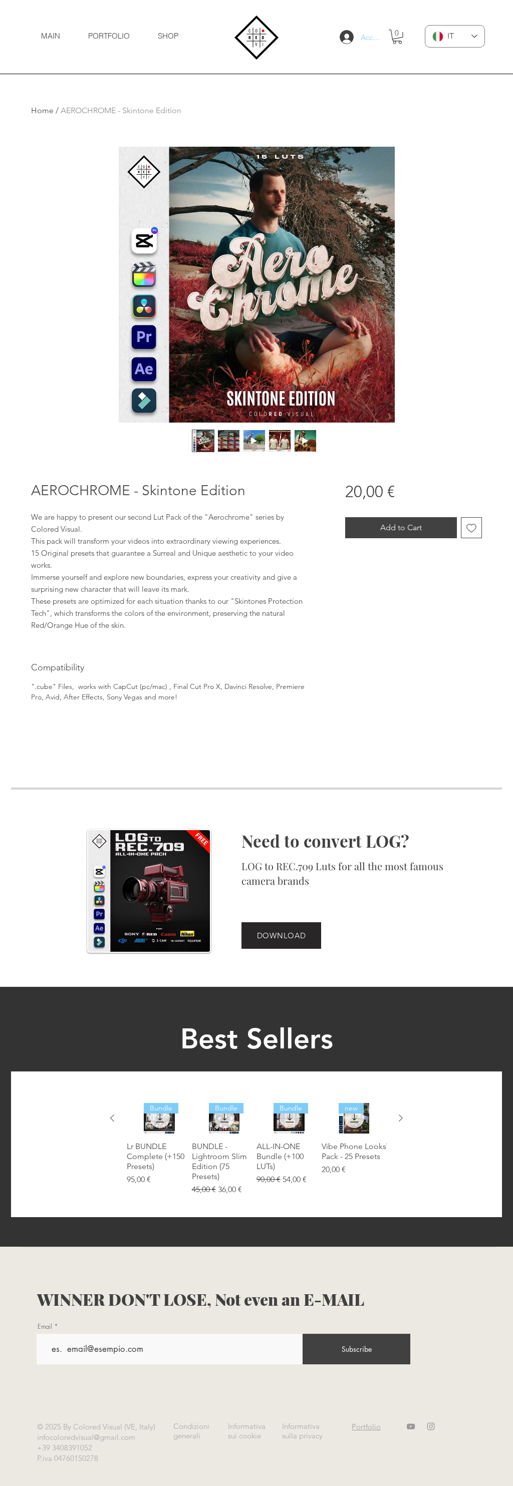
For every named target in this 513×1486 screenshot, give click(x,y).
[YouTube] (411, 1426)
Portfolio (366, 1426)
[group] (256, 1149)
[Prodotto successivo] (401, 1118)
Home (42, 110)
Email (45, 1326)
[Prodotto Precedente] (112, 1118)
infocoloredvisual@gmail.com (86, 1437)
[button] (397, 37)
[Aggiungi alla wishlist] (471, 527)
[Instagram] (431, 1426)
